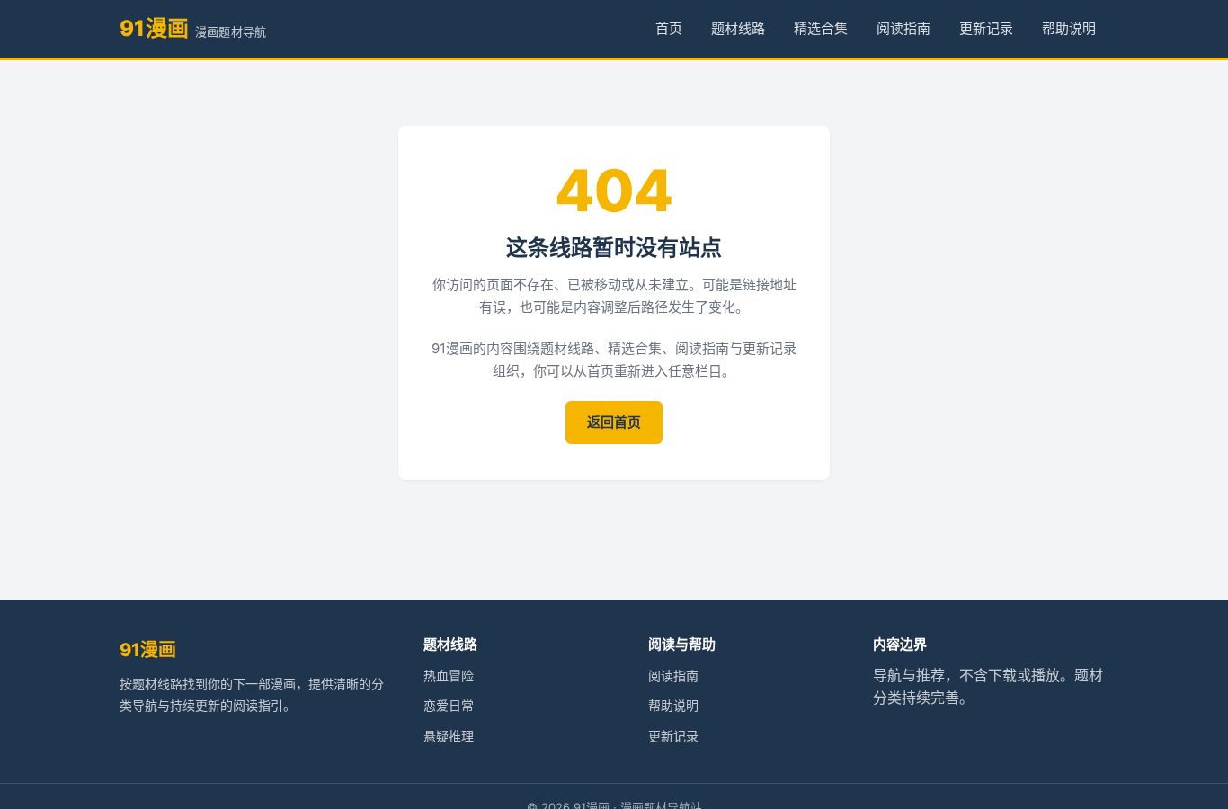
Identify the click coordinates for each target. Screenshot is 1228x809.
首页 (668, 28)
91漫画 (148, 650)
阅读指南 (903, 28)
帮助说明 (1069, 28)
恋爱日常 (448, 705)
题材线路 (738, 28)
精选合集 (821, 28)
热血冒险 (448, 675)
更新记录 (986, 28)
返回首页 (614, 422)
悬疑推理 (448, 735)
